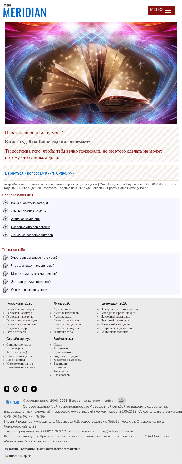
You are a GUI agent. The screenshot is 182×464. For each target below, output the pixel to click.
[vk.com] (6, 391)
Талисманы (61, 371)
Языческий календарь (115, 324)
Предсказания (15, 359)
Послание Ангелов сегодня (30, 227)
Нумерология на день (20, 367)
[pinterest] (15, 391)
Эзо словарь (62, 375)
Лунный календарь (66, 313)
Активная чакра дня (25, 219)
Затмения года (63, 331)
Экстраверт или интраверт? (31, 282)
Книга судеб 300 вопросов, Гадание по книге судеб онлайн (61, 188)
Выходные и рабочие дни (118, 313)
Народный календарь (115, 320)
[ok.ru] (24, 391)
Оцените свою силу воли (29, 290)
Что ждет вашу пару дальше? (32, 265)
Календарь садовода (67, 324)
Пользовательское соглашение (58, 448)
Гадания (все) (15, 348)
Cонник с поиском (18, 344)
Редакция (11, 448)
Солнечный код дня (19, 356)
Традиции (60, 363)
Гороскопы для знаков (21, 324)
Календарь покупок (67, 328)
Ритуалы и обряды (66, 356)
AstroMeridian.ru (37, 400)
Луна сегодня (63, 309)
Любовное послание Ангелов (32, 235)
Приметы (60, 367)
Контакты (28, 448)
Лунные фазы (63, 316)
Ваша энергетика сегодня (29, 203)
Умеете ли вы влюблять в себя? (34, 257)
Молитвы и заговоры (68, 359)
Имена (58, 344)
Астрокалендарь (17, 328)
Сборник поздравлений (116, 328)
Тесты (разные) (16, 352)
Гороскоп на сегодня (20, 309)
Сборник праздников (114, 331)
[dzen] (33, 391)
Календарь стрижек (67, 320)
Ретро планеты (16, 331)
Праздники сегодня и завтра (119, 309)
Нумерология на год (19, 363)
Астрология (61, 348)
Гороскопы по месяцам (21, 320)
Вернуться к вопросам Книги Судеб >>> (39, 173)
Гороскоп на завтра (19, 313)
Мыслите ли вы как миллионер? (34, 273)
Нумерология (62, 352)
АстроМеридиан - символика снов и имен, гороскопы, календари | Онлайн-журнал (63, 184)
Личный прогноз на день (28, 211)
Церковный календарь (115, 316)
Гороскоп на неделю (19, 316)
